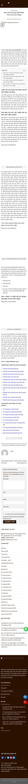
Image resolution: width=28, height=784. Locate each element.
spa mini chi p (19, 207)
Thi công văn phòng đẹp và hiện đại (13, 427)
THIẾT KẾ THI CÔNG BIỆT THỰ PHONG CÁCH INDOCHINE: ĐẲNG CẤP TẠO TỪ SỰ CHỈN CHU (14, 645)
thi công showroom (6, 590)
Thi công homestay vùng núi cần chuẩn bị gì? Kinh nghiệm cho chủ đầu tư (13, 629)
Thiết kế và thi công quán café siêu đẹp (13, 382)
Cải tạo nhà (4, 554)
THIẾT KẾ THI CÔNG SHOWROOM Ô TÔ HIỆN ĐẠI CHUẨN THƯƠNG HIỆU (12, 639)
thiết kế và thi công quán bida (9, 611)
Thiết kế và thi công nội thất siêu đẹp (13, 385)
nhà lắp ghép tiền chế (7, 563)
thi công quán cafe (6, 587)
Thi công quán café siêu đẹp (10, 409)
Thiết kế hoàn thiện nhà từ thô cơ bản (13, 374)
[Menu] (2, 5)
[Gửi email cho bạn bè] (15, 438)
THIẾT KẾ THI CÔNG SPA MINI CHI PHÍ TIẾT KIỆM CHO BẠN (13, 73)
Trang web (6, 506)
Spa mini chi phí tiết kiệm (13, 50)
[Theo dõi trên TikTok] (5, 757)
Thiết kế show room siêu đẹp (11, 377)
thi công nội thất (5, 584)
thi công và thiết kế (6, 596)
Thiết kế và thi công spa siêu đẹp (12, 397)
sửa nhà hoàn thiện (6, 572)
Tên (4, 492)
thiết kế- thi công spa (21, 445)
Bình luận (6, 479)
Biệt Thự (3, 548)
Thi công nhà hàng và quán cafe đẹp (13, 414)
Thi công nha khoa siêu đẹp (10, 420)
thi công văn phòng (6, 599)
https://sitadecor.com (12, 361)
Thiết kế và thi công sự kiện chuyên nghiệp (14, 379)
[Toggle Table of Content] (23, 70)
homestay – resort (6, 560)
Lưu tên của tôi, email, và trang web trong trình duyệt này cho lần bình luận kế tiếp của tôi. (14, 516)
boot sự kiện (4, 551)
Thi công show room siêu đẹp (11, 417)
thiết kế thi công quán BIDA (8, 608)
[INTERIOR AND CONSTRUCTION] (13, 5)
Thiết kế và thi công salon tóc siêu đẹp (13, 400)
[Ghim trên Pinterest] (18, 438)
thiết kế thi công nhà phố (8, 605)
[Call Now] (26, 629)
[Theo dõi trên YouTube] (11, 757)
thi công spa (14, 10)
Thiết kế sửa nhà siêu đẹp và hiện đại (13, 371)
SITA (20, 19)
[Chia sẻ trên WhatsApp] (7, 438)
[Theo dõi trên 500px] (14, 757)
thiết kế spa (4, 602)
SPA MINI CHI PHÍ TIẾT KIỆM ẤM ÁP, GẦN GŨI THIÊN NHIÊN (13, 77)
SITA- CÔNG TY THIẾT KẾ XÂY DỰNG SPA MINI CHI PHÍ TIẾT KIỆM (14, 84)
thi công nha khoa (6, 581)
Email (5, 499)
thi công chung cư (6, 575)
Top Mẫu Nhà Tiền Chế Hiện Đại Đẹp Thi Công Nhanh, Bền (12, 624)
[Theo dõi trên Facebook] (2, 757)
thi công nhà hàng (6, 578)
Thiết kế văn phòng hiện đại (10, 368)
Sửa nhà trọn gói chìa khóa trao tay (12, 433)
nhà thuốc (4, 566)
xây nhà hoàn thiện (6, 614)
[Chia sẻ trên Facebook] (9, 438)
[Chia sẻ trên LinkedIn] (21, 438)
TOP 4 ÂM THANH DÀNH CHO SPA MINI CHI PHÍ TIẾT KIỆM (13, 81)
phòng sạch (4, 569)
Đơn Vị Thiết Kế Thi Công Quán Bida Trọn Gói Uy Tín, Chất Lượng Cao (14, 634)
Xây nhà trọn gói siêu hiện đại (11, 430)
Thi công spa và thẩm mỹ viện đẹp (12, 412)
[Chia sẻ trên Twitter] (12, 438)
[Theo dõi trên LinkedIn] (8, 757)
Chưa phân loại (5, 557)
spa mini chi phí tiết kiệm (17, 106)
